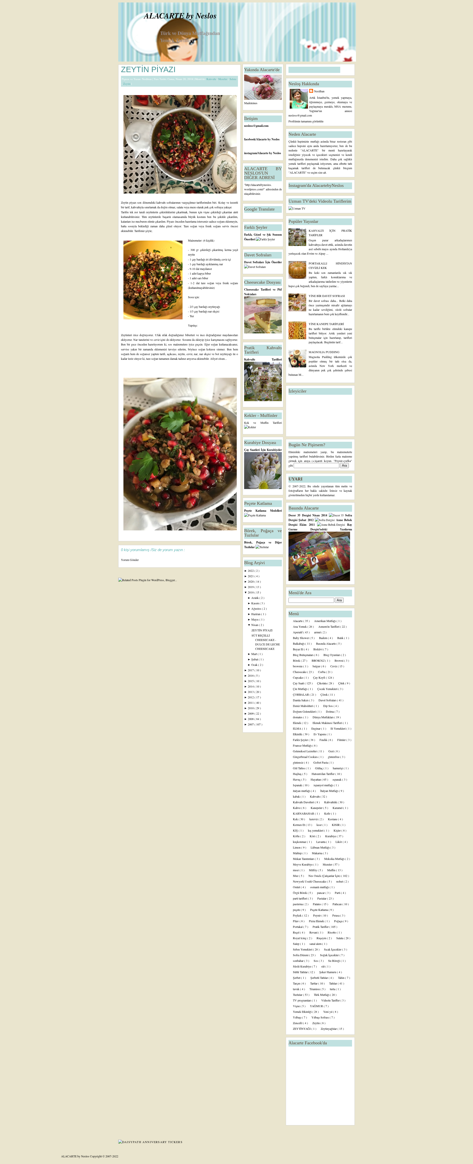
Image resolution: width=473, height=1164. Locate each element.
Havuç (297, 779)
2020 (251, 581)
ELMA (297, 728)
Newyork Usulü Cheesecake (310, 881)
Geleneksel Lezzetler (305, 751)
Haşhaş (297, 774)
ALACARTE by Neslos (180, 15)
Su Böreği (334, 961)
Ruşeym (322, 938)
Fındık (324, 740)
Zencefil (298, 1023)
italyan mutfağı (302, 791)
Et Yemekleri (338, 728)
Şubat (255, 659)
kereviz (314, 819)
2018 (251, 592)
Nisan (255, 625)
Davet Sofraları (328, 700)
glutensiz (298, 762)
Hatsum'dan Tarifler (323, 774)
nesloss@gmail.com (256, 126)
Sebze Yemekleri (303, 949)
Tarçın (297, 983)
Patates (317, 904)
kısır (319, 825)
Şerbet (297, 978)
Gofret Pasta (321, 762)
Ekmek (297, 723)
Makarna (317, 853)
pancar (321, 893)
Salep (296, 944)
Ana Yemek (300, 626)
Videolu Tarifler (330, 1000)
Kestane (333, 819)
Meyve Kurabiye (303, 864)
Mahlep (298, 853)
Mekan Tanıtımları (304, 859)
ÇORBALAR (301, 694)
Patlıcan (337, 904)
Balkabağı (299, 643)
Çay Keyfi (319, 677)
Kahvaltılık (331, 802)
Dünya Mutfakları (323, 717)
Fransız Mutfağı (302, 745)
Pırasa (336, 915)
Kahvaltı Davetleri (304, 802)
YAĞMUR (317, 1006)
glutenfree (334, 757)
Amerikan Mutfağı (325, 621)
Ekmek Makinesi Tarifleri (328, 723)
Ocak (254, 665)
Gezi (331, 751)
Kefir (327, 813)
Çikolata (322, 683)
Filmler (341, 740)
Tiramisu (315, 989)
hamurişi (338, 768)
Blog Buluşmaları (303, 655)
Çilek (341, 683)
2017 (251, 670)
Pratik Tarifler (321, 927)
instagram (250, 153)
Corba (322, 672)
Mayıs (255, 619)
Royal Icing (300, 938)
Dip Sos (328, 706)
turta (333, 989)
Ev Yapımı (320, 734)
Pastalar (322, 898)
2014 (251, 686)
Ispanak (298, 785)
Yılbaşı (297, 1017)
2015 (251, 681)
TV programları (302, 1000)
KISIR (336, 825)
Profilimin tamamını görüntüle (305, 121)
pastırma (298, 904)
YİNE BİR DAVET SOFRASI (327, 296)
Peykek (297, 915)
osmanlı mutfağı (320, 887)
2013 (251, 692)
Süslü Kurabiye (302, 966)
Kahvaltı (211, 79)
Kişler (337, 830)
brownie (298, 666)
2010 (251, 708)
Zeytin (127, 83)
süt (323, 966)
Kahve (297, 808)
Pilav (296, 921)
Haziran (256, 614)
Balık (340, 638)
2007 (251, 724)
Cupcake (298, 677)
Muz (296, 876)
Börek (297, 660)
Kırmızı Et (299, 825)
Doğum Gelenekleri (305, 711)
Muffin (331, 870)
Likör (339, 842)
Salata (233, 79)
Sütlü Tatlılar (300, 972)
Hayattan (316, 779)
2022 (251, 571)
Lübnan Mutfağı (320, 847)
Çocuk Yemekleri (327, 689)
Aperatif (298, 632)
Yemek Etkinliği (302, 1012)
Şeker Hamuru (328, 972)
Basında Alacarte (326, 643)
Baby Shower (301, 638)
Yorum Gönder (130, 560)
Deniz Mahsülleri (303, 706)
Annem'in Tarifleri (329, 626)
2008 (251, 719)
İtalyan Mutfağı (329, 791)
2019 (251, 587)
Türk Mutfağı (322, 995)
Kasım (255, 603)
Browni (339, 660)
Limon (297, 847)
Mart (254, 654)
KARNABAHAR (304, 813)
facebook (249, 139)
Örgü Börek (300, 893)
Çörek (324, 694)
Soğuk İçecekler (329, 955)
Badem (323, 638)
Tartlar (314, 983)
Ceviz (334, 666)
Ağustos (256, 608)
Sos (316, 961)
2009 (251, 713)
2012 (251, 697)
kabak (297, 796)
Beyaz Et (298, 649)
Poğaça (338, 921)
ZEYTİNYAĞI (302, 1029)
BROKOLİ (318, 660)
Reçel (296, 932)
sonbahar (298, 961)
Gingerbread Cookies (306, 757)
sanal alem (315, 944)
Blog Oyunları (332, 655)
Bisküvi (318, 649)
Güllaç (319, 768)
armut (317, 632)
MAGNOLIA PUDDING (324, 352)
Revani (313, 932)
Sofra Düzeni (301, 955)
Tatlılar (333, 983)
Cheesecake (300, 672)
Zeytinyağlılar (329, 1029)
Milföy (313, 870)
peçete (297, 910)
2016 (251, 675)
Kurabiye (331, 836)
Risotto (332, 932)
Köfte (296, 836)
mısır (296, 870)
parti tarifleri (300, 898)
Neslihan (319, 91)
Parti (338, 893)
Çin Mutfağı (300, 689)
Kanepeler (317, 808)
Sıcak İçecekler (333, 949)
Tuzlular (298, 995)
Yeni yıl (328, 1012)
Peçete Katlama (319, 910)
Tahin (341, 978)
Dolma (330, 711)
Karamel (338, 808)
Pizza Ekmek (317, 921)
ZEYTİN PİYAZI (148, 69)
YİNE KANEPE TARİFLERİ (326, 324)
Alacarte (298, 621)
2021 (251, 576)
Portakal (298, 927)
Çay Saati (299, 683)
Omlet (297, 887)
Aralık (255, 598)
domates (298, 717)
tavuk (296, 989)
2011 (251, 703)
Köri (313, 836)
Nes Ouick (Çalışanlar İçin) (324, 876)
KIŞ (296, 830)
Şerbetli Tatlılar (319, 978)
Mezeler (223, 79)
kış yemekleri (316, 830)
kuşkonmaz (300, 842)
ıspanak (337, 779)
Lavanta (321, 842)
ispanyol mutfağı (324, 785)
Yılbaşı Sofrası (320, 1017)
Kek (296, 819)
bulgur (317, 666)
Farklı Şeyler (301, 740)
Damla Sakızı (301, 700)
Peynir (317, 915)
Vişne (297, 1006)
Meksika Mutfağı (334, 859)
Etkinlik (298, 734)
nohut (340, 881)
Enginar (316, 728)
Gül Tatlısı (299, 768)
